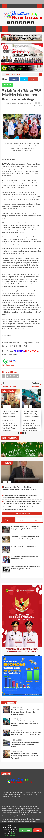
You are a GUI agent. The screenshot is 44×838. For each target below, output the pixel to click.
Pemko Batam (15, 75)
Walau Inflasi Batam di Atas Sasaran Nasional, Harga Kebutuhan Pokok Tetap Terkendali (10, 416)
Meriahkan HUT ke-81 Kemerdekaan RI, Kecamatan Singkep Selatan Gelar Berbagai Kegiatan (25, 712)
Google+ (33, 79)
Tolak (37, 830)
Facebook (14, 79)
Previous (2, 398)
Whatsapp (17, 376)
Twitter (24, 79)
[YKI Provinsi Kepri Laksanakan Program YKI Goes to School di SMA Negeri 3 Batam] (6, 742)
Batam (7, 75)
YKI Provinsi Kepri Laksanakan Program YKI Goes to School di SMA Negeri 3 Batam (25, 744)
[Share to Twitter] (14, 400)
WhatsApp (7, 85)
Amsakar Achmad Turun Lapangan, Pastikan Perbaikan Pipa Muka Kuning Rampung (31, 416)
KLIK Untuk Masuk (8, 365)
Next (39, 398)
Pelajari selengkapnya (11, 834)
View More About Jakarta (22, 513)
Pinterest (14, 376)
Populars (9, 520)
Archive (21, 520)
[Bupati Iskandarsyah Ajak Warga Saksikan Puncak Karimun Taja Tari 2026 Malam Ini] (6, 732)
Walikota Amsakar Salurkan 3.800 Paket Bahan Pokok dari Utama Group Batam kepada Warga (21, 94)
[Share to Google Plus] (17, 400)
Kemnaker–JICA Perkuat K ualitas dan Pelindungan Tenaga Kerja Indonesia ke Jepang (19, 489)
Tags (35, 520)
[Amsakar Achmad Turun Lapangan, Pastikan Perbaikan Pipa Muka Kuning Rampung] (31, 398)
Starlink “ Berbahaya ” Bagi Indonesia (24, 546)
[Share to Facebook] (11, 400)
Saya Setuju (25, 830)
